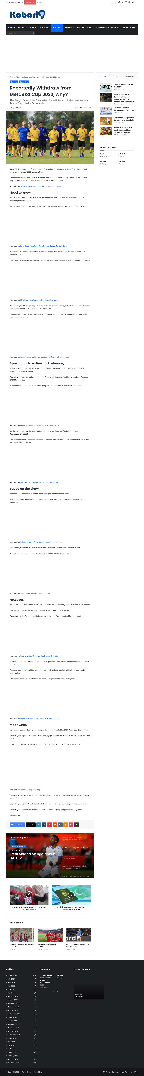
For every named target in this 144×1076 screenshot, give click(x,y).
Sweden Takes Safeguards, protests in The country (40, 186)
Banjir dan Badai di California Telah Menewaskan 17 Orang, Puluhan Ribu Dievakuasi (124, 98)
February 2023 (13, 1056)
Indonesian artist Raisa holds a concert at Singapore (41, 542)
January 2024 (13, 1021)
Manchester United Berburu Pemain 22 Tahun (77, 945)
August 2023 (12, 1038)
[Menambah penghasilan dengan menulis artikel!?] (106, 121)
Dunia (89, 28)
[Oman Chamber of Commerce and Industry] (106, 111)
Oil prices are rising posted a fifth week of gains (39, 300)
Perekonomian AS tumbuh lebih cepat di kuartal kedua (41, 656)
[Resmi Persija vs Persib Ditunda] (50, 935)
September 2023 (14, 1035)
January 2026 (13, 1000)
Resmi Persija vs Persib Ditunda (47, 945)
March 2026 (12, 993)
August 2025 (12, 1017)
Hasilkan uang (129, 28)
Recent (116, 76)
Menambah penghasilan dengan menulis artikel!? (124, 119)
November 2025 (13, 1007)
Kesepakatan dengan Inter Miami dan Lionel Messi (33, 856)
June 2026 (11, 982)
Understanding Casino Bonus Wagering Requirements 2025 (46, 980)
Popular (103, 76)
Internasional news (18, 846)
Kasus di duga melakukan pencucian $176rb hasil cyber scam (44, 357)
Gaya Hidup (69, 28)
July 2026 (11, 979)
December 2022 (13, 1063)
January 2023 (13, 1059)
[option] (50, 855)
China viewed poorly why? (30, 790)
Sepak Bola (44, 28)
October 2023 (13, 1031)
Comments (130, 76)
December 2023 (13, 1024)
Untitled (40, 2)
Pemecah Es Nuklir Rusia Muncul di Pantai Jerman (40, 425)
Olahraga (57, 28)
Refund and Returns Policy (107, 28)
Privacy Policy (124, 1072)
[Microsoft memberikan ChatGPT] (106, 87)
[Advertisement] (72, 53)
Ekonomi (32, 28)
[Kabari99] (27, 14)
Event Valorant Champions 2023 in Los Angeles (39, 482)
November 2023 (13, 1028)
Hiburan (80, 28)
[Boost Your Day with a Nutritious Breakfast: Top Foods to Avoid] (106, 131)
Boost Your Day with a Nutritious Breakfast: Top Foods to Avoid (123, 130)
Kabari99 (13, 815)
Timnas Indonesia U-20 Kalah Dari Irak (22, 945)
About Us (134, 1072)
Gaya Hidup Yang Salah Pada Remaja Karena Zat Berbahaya (43, 246)
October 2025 (13, 1010)
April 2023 (11, 1049)
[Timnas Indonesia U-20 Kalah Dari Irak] (22, 935)
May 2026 (11, 986)
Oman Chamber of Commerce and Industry (124, 109)
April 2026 (11, 989)
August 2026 (12, 975)
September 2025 (14, 1014)
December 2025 (13, 1003)
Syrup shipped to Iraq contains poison (35, 593)
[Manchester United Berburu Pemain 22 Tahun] (78, 935)
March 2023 (12, 1052)
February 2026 (13, 996)
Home (13, 77)
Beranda (11, 28)
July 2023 (11, 1042)
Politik (21, 28)
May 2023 (11, 1045)
